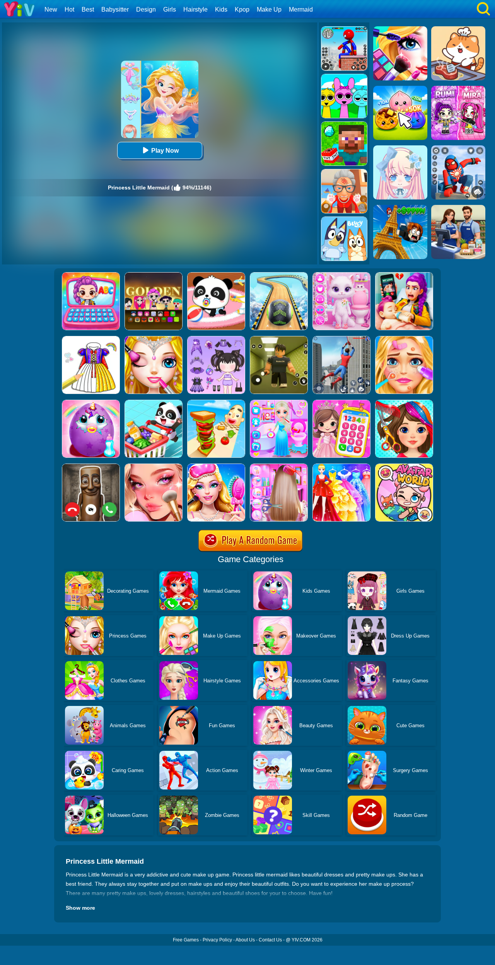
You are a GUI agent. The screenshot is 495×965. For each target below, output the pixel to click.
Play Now (165, 150)
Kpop (242, 9)
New (50, 9)
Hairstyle (195, 9)
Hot (69, 9)
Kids (221, 9)
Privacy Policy (217, 940)
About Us (245, 940)
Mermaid (301, 9)
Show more (80, 908)
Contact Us (270, 940)
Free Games (186, 940)
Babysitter (115, 9)
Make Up (269, 9)
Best (88, 9)
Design (146, 9)
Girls (169, 9)
